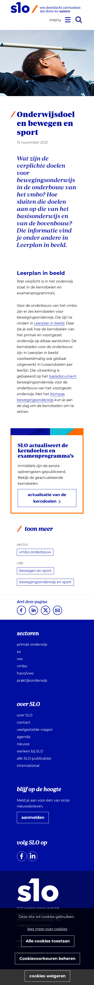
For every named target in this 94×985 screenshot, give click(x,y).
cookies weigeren (47, 976)
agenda (23, 737)
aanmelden (34, 819)
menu (56, 20)
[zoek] (78, 19)
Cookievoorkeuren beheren (47, 958)
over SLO (24, 715)
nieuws (23, 744)
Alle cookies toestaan (48, 941)
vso (20, 659)
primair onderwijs (32, 644)
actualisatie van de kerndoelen (47, 498)
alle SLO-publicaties (34, 758)
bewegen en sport (35, 571)
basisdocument (63, 376)
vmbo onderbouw (35, 552)
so (19, 652)
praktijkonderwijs (32, 680)
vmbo (22, 666)
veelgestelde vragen (35, 730)
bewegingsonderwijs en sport (45, 582)
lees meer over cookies (47, 929)
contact (23, 722)
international (28, 766)
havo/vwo (25, 673)
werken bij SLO (30, 751)
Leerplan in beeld (49, 323)
